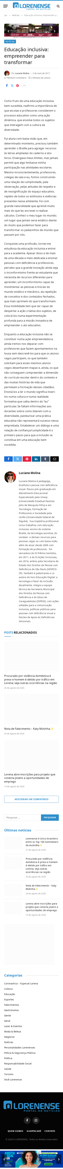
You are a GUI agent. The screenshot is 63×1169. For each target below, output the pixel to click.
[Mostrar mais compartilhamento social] (24, 85)
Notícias (10, 41)
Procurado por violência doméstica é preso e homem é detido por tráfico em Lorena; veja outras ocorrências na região (30, 679)
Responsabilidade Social (18, 1063)
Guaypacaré (34, 1131)
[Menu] (5, 6)
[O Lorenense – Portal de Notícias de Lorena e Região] (31, 6)
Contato (50, 1131)
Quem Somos (15, 1131)
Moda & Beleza (12, 1031)
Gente (7, 1015)
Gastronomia (11, 1010)
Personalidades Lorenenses (19, 1047)
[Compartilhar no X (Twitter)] (12, 85)
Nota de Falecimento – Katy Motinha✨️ (28, 729)
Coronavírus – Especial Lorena (21, 983)
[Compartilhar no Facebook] (6, 85)
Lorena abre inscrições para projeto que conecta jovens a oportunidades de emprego (29, 778)
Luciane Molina (22, 73)
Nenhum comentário (16, 77)
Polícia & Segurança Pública (19, 1052)
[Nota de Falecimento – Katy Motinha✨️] (31, 709)
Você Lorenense (13, 1079)
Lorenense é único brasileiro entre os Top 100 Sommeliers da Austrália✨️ (42, 842)
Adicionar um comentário (31, 799)
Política (8, 1058)
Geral (7, 1020)
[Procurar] (58, 6)
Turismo (8, 1074)
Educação (9, 994)
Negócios (9, 1036)
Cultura (8, 988)
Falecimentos (11, 1004)
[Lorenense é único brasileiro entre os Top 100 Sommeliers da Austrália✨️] (13, 843)
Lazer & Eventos (13, 1026)
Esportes (9, 999)
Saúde (7, 1068)
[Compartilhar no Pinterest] (17, 85)
